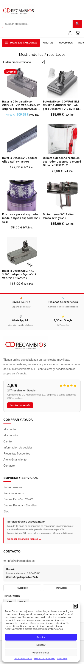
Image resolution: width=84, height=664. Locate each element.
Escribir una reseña (20, 405)
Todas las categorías (23, 43)
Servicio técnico (13, 493)
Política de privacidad (44, 658)
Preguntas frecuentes (16, 453)
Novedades (66, 43)
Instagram (61, 587)
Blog (6, 511)
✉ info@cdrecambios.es (19, 560)
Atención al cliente (14, 459)
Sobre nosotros (12, 487)
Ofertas (48, 43)
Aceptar (41, 637)
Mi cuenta (9, 429)
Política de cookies (23, 658)
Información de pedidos (18, 447)
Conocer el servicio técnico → (24, 539)
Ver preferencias (41, 652)
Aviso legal (62, 658)
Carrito (7, 441)
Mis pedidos (11, 435)
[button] (75, 606)
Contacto (9, 465)
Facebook (22, 587)
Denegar (40, 645)
